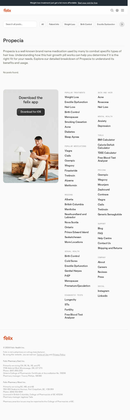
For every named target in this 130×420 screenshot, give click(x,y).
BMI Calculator (106, 140)
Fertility (69, 309)
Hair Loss (70, 107)
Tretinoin (70, 175)
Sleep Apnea (72, 137)
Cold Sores (71, 261)
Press (101, 277)
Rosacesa (103, 102)
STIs (67, 304)
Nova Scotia (71, 222)
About (101, 262)
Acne (68, 127)
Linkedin (103, 296)
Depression (104, 126)
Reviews (102, 272)
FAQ (100, 233)
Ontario (69, 227)
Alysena (69, 180)
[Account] (117, 10)
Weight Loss (69, 24)
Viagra (68, 151)
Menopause (71, 117)
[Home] (7, 10)
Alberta (69, 199)
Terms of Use (43, 355)
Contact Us (104, 243)
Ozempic (70, 160)
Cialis (68, 155)
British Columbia (74, 204)
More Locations (74, 242)
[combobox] (20, 24)
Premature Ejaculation (77, 286)
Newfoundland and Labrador (75, 216)
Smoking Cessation (76, 122)
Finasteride (71, 170)
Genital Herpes (73, 271)
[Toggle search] (112, 10)
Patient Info (54, 24)
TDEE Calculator (107, 153)
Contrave (103, 194)
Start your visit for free (88, 3)
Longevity (70, 299)
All (43, 24)
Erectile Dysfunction (106, 24)
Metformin (71, 185)
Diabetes (70, 132)
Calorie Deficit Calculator (106, 146)
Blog (100, 228)
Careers (102, 267)
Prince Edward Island (77, 232)
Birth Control (86, 24)
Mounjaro (103, 184)
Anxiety (102, 121)
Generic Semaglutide (110, 214)
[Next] (121, 24)
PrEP (67, 276)
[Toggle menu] (122, 10)
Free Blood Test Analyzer (74, 316)
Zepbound (104, 189)
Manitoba (70, 209)
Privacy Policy (59, 355)
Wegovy (69, 165)
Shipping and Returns (110, 248)
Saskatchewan (73, 237)
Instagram (103, 291)
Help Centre (105, 238)
